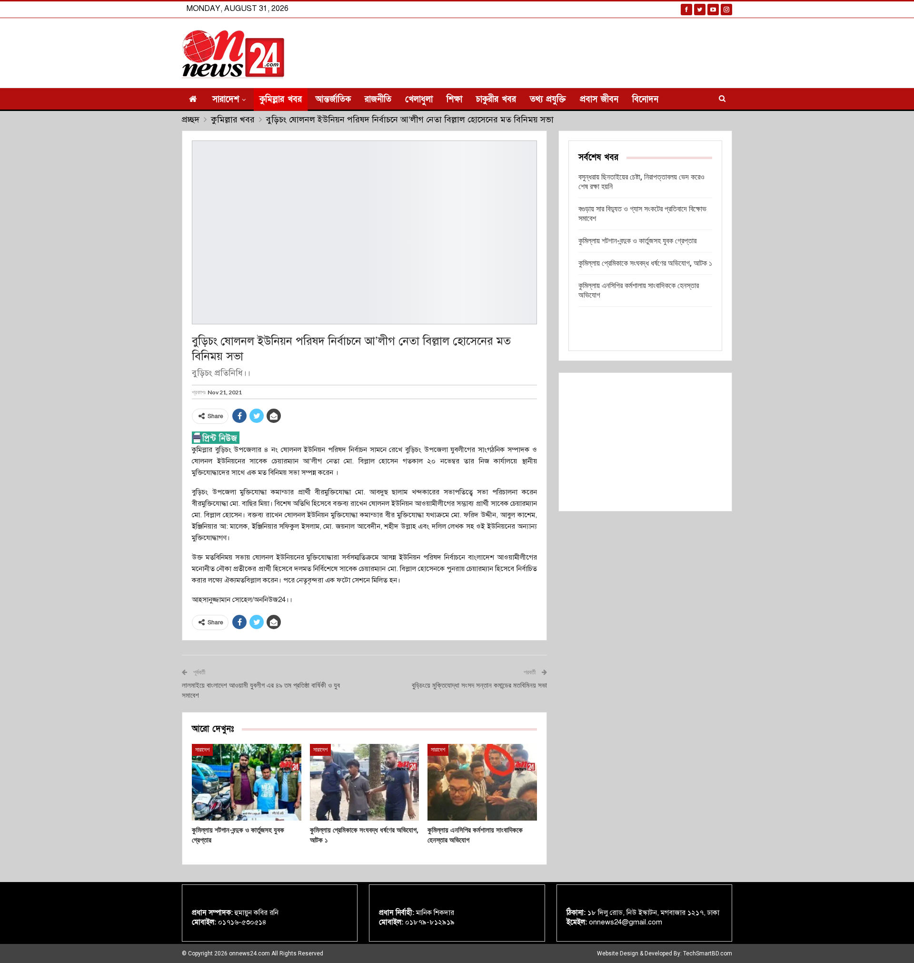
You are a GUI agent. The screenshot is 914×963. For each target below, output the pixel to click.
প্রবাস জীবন (599, 99)
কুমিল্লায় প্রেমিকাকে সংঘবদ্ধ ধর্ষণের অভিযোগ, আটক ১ (645, 263)
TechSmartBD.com (707, 953)
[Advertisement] (645, 442)
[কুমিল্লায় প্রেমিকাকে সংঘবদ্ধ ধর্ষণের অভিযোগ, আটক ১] (364, 782)
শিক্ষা (454, 99)
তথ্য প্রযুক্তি (548, 99)
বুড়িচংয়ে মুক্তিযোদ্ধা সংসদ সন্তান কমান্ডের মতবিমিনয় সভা (479, 685)
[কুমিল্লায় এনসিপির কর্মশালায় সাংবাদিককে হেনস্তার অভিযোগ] (482, 782)
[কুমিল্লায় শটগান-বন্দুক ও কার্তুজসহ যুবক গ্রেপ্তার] (246, 782)
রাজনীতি (378, 99)
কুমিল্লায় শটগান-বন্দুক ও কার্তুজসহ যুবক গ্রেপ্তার (637, 240)
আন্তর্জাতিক (333, 99)
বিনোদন (645, 99)
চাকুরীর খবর (496, 99)
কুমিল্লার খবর (280, 99)
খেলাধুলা (419, 99)
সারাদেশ (225, 99)
